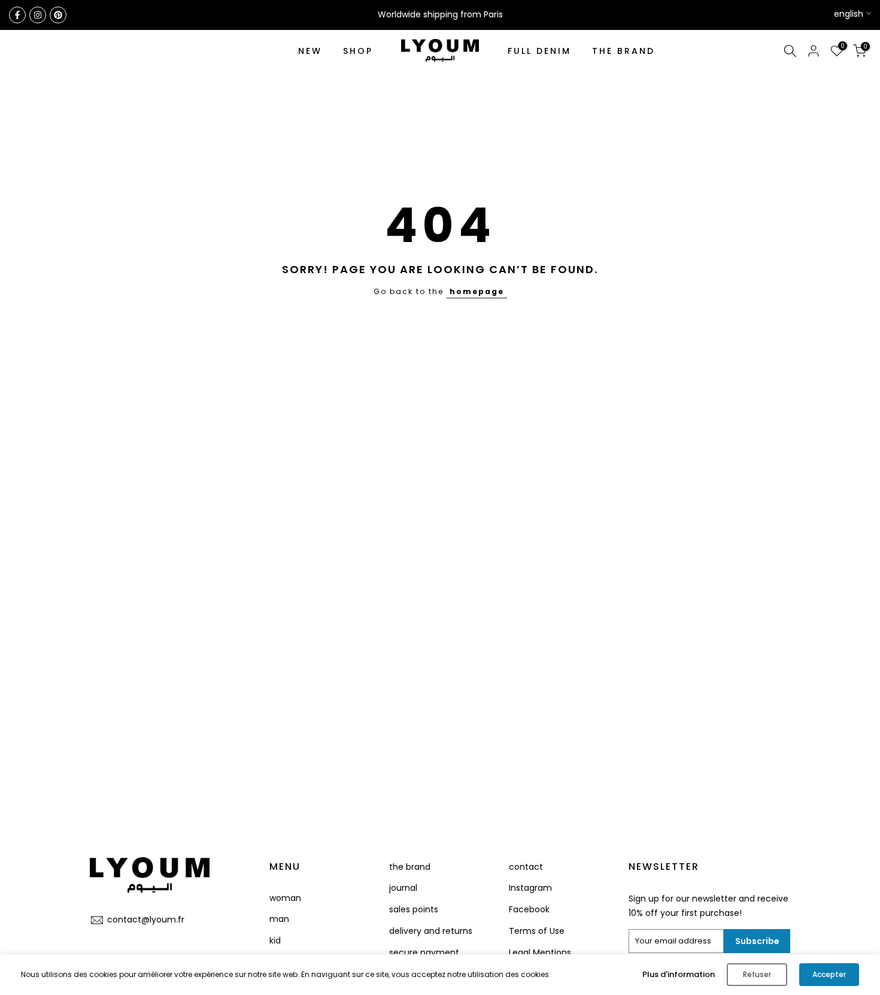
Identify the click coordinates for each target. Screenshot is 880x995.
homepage (477, 291)
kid (275, 940)
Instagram (530, 888)
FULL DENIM (539, 51)
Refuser (757, 974)
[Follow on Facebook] (17, 15)
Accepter (829, 974)
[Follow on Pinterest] (58, 15)
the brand (409, 867)
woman (285, 898)
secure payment (424, 952)
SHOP (358, 51)
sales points (413, 909)
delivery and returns (430, 931)
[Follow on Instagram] (37, 15)
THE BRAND (623, 51)
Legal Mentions (540, 952)
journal (403, 888)
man (279, 919)
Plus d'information (678, 974)
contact (526, 867)
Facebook (529, 909)
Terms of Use (537, 931)
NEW (310, 51)
